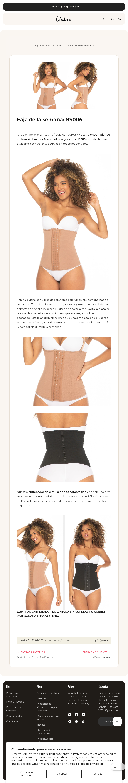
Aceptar (62, 773)
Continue (32, 428)
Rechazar (97, 773)
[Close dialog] (121, 7)
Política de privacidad (89, 763)
